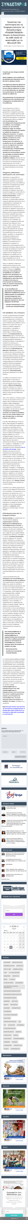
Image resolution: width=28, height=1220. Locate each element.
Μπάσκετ (18, 1031)
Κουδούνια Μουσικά (9, 1028)
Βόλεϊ (5, 979)
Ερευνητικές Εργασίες (10, 1021)
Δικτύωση (15, 1001)
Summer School (17, 969)
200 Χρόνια (7, 962)
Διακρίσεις (7, 1001)
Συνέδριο (14, 1042)
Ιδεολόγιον (11, 1025)
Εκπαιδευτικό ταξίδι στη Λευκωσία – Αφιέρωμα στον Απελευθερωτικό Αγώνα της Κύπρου (16, 854)
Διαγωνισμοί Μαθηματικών (12, 991)
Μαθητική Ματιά (9, 1031)
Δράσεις (6, 1004)
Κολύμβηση (20, 1025)
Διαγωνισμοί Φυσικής (10, 998)
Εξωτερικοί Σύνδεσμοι (10, 1015)
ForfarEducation (9, 965)
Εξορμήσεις (7, 1011)
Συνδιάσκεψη (8, 1045)
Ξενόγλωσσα (7, 1035)
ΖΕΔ (20, 1021)
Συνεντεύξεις (18, 1045)
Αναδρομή (7, 976)
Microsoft (20, 965)
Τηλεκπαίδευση (15, 1048)
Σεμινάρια (7, 1042)
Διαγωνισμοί (19, 982)
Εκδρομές (7, 1008)
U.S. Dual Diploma (14, 972)
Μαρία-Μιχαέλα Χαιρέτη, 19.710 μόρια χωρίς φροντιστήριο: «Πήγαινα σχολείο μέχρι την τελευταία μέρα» (16, 832)
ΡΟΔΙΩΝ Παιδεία (16, 46)
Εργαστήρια (7, 1018)
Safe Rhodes (9, 864)
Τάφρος (6, 1048)
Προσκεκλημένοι (19, 1038)
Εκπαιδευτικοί (16, 1008)
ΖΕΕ (5, 1025)
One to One (7, 969)
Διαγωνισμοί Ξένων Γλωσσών (12, 994)
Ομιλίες (15, 1035)
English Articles (17, 962)
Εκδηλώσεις (14, 1004)
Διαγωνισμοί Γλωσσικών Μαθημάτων (11, 986)
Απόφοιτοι (15, 976)
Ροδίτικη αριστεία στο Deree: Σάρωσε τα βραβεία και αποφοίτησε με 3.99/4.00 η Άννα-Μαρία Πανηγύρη (16, 814)
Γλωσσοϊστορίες (8, 982)
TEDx (5, 972)
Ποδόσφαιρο (7, 1038)
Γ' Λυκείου (12, 979)
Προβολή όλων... (5, 879)
